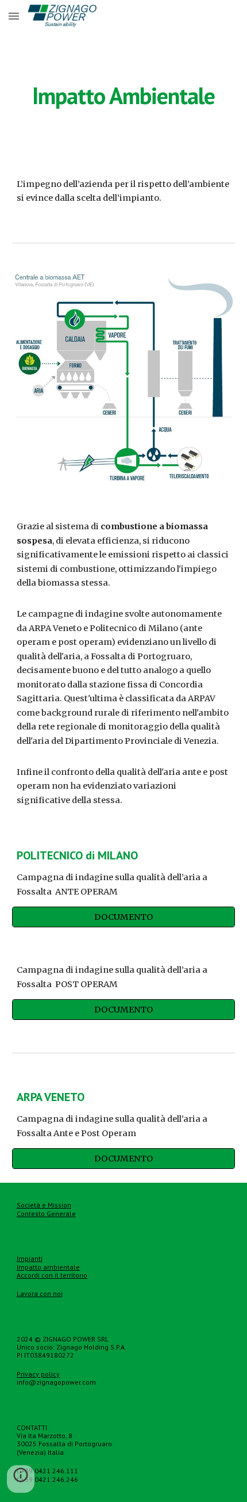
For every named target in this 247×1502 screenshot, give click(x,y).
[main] (124, 95)
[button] (14, 16)
